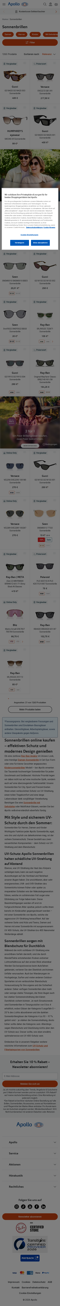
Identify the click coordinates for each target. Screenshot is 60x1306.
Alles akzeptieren (40, 243)
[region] (30, 219)
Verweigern (19, 243)
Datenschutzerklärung (34, 227)
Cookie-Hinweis (49, 227)
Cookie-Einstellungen (29, 235)
